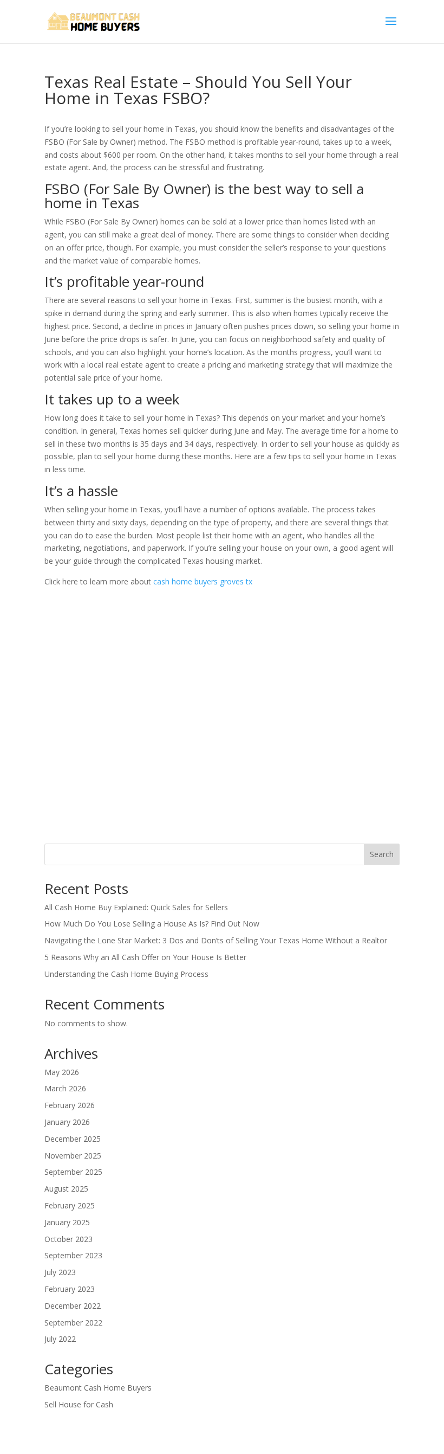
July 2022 (60, 1339)
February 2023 (69, 1289)
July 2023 (60, 1272)
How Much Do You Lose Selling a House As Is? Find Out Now (151, 923)
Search (382, 854)
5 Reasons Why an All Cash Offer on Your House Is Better (145, 957)
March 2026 (65, 1088)
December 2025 (72, 1139)
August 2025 (66, 1188)
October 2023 (68, 1239)
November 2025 (72, 1155)
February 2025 (69, 1205)
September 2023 (73, 1255)
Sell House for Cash (78, 1404)
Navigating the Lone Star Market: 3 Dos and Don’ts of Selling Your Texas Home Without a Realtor (215, 940)
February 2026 (69, 1105)
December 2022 (72, 1306)
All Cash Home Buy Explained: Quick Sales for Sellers (136, 907)
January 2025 (67, 1222)
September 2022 (73, 1322)
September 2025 (73, 1172)
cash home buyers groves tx (202, 581)
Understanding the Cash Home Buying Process (126, 974)
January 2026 (67, 1122)
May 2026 (61, 1072)
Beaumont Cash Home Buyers (98, 1387)
